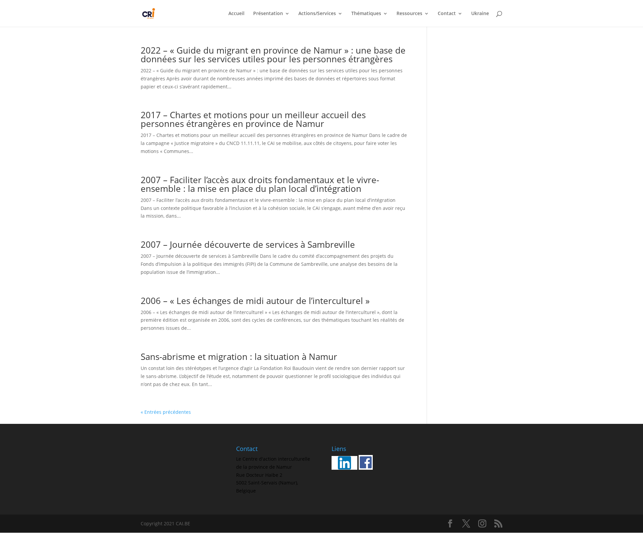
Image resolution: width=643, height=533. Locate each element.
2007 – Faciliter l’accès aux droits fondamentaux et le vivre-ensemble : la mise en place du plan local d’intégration (260, 184)
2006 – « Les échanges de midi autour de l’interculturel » (255, 301)
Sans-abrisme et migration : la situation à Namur (239, 357)
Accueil (236, 13)
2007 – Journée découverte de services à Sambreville (248, 244)
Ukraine (480, 13)
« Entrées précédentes (166, 412)
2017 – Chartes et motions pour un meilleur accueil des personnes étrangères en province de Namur (253, 119)
